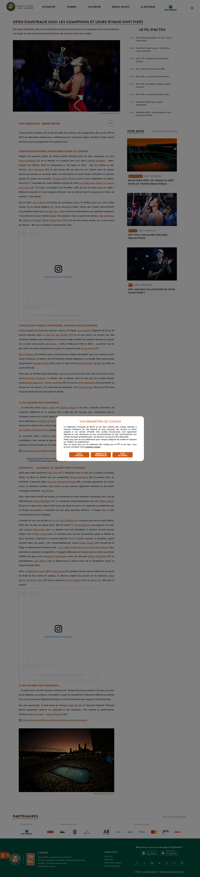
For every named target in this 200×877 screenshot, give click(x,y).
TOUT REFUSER (79, 455)
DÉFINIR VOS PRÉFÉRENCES (101, 455)
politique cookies (92, 447)
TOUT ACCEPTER (122, 455)
